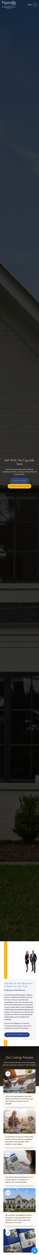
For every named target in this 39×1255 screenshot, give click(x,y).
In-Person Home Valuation (19, 486)
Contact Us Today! (19, 481)
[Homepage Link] (9, 5)
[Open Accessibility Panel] (34, 1250)
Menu (30, 5)
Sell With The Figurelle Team (17, 1035)
